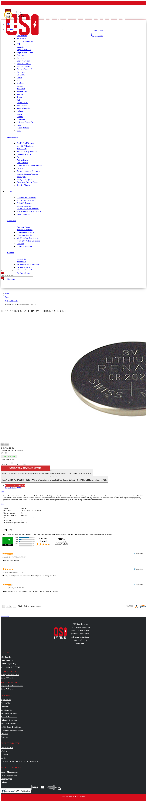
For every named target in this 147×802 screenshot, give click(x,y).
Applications (12, 137)
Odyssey (20, 86)
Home (9, 24)
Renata (19, 97)
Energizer (20, 55)
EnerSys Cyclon (23, 61)
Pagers (19, 157)
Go (3, 273)
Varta (19, 125)
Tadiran (20, 111)
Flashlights (21, 176)
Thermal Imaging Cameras (27, 174)
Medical (4, 751)
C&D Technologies (25, 41)
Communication (7, 748)
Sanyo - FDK (22, 103)
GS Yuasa (21, 75)
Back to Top (5, 616)
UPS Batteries (22, 163)
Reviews (4, 737)
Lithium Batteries (24, 206)
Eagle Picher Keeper (25, 52)
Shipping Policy (23, 227)
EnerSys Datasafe (24, 63)
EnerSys (20, 58)
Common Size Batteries (26, 197)
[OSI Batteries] (65, 40)
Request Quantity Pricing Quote (25, 468)
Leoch (19, 77)
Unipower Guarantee (25, 232)
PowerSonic (22, 91)
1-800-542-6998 (7, 689)
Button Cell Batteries (25, 200)
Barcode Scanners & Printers (28, 171)
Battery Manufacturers (9, 772)
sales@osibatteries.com (10, 675)
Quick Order (98, 30)
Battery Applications (9, 775)
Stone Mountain (23, 108)
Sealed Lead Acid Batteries (28, 209)
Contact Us (21, 259)
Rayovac (20, 94)
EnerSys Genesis (23, 66)
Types (9, 191)
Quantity (5, 464)
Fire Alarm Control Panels (27, 182)
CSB (19, 44)
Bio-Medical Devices (25, 143)
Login (100, 36)
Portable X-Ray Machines (27, 151)
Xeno (19, 130)
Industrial (4, 754)
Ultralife (20, 116)
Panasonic (21, 89)
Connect (10, 253)
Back (2, 492)
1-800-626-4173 (7, 678)
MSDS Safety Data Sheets (27, 238)
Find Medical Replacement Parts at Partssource (19, 761)
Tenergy (20, 114)
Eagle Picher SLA (24, 50)
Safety (3, 758)
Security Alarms (23, 185)
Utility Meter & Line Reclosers (29, 165)
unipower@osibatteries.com (12, 686)
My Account (6, 700)
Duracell (20, 47)
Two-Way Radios (24, 154)
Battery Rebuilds (23, 214)
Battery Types (6, 779)
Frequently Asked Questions (28, 241)
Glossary (20, 243)
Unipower (21, 119)
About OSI (21, 262)
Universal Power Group (26, 122)
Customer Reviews (24, 246)
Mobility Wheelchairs (25, 146)
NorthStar (21, 83)
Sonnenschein (22, 105)
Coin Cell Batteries (24, 203)
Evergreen (21, 72)
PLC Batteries (22, 160)
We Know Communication (28, 264)
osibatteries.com (70, 796)
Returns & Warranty (25, 230)
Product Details (47, 471)
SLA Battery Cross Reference (29, 211)
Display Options (23, 606)
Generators (21, 168)
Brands (10, 29)
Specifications (54, 478)
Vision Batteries (23, 128)
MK (18, 80)
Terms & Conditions (9, 717)
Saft (18, 100)
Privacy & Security (24, 235)
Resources (11, 220)
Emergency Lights (24, 179)
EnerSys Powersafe (24, 69)
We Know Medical (24, 267)
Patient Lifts (21, 149)
